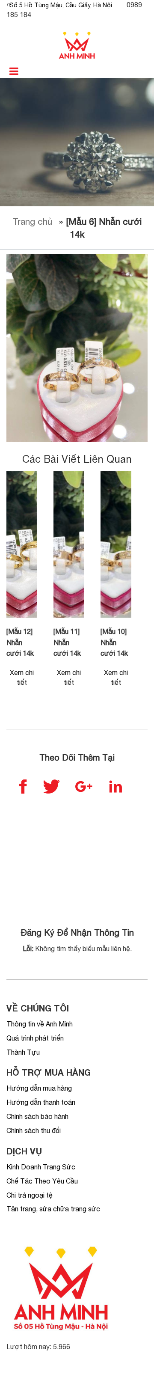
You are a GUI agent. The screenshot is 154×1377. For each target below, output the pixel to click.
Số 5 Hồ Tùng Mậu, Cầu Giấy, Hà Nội (60, 5)
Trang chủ (32, 221)
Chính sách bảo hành (37, 1116)
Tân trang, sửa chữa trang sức (53, 1209)
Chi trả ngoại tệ (29, 1195)
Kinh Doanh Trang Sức (40, 1167)
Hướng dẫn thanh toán (40, 1102)
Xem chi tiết (22, 677)
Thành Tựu (23, 1052)
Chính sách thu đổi (33, 1130)
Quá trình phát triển (35, 1038)
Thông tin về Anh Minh (39, 1024)
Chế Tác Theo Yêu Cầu (42, 1181)
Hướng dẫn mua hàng (39, 1088)
